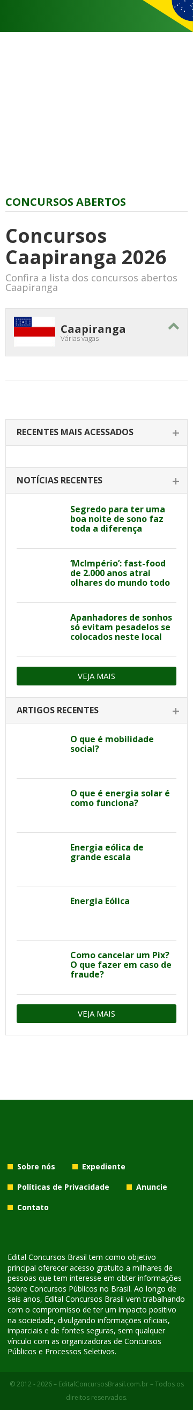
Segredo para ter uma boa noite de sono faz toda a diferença (117, 518)
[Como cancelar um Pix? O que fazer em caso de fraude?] (39, 967)
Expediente (103, 1166)
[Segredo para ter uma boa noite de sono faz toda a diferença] (39, 521)
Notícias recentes (59, 480)
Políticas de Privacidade (63, 1187)
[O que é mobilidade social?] (39, 751)
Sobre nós (36, 1166)
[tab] (96, 433)
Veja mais (96, 675)
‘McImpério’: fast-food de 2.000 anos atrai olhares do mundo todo (120, 572)
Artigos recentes (58, 710)
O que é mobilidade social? (112, 744)
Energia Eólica (100, 901)
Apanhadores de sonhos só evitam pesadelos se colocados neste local (121, 627)
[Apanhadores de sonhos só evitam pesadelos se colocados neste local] (39, 630)
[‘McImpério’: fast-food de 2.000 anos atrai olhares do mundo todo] (39, 575)
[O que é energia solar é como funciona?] (39, 805)
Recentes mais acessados (75, 432)
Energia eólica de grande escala (107, 852)
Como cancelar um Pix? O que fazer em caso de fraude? (121, 964)
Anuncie (151, 1187)
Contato (33, 1207)
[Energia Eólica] (39, 913)
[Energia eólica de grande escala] (39, 859)
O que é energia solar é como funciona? (120, 798)
